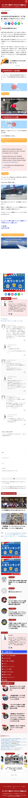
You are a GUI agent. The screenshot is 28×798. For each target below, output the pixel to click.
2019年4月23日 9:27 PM (11, 344)
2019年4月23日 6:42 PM (10, 325)
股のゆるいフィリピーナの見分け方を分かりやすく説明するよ (17, 688)
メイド (5, 664)
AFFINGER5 (18, 796)
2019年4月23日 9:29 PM (11, 376)
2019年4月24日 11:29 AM (10, 396)
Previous (2, 766)
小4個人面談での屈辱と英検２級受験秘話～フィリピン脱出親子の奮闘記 (17, 582)
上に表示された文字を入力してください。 (10, 470)
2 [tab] (14, 779)
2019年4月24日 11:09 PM (12, 414)
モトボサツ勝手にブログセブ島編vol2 (14, 5)
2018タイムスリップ (9, 677)
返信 (24, 340)
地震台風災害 (4, 318)
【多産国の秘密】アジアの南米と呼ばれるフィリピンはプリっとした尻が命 (17, 697)
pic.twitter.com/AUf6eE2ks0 (10, 162)
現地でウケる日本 (8, 672)
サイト (3, 463)
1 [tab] (12, 779)
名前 (3, 452)
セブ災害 (8, 320)
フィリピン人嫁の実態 (9, 655)
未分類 (5, 680)
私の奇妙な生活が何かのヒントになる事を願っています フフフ (14, 793)
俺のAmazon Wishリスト (15, 592)
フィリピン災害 (19, 320)
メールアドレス (5, 457)
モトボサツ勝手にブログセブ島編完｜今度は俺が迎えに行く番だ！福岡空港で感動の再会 (17, 602)
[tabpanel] (14, 765)
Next (26, 766)
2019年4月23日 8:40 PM (10, 360)
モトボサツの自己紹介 (7, 786)
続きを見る (14, 775)
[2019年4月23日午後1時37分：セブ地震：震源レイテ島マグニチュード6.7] (15, 23)
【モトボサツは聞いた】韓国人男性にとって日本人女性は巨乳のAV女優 (17, 706)
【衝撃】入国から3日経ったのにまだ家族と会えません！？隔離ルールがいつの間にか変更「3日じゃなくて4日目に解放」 (17, 625)
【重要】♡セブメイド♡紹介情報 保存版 (14, 768)
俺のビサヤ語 (7, 674)
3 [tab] (15, 779)
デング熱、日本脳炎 (9, 661)
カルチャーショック (9, 666)
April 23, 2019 (6, 167)
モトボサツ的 (7, 658)
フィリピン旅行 (8, 669)
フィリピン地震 (13, 320)
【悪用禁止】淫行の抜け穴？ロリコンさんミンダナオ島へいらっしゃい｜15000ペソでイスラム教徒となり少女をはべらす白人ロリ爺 (17, 717)
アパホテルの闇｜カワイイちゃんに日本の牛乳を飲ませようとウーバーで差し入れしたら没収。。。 (17, 613)
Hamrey (13, 740)
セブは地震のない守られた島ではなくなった (13, 510)
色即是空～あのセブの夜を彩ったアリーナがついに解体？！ (17, 727)
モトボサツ (4, 349)
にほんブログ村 (5, 228)
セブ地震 (4, 320)
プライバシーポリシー (17, 786)
